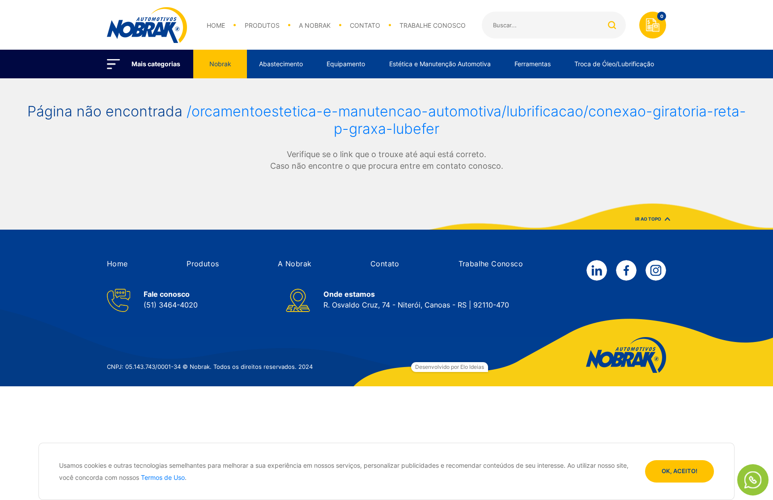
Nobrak (220, 64)
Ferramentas (532, 64)
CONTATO (365, 25)
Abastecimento (281, 64)
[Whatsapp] (753, 480)
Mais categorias (156, 64)
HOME (216, 25)
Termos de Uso (163, 477)
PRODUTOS (262, 25)
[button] (117, 263)
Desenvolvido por (449, 366)
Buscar (612, 25)
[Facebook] (626, 270)
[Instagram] (656, 270)
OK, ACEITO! (679, 470)
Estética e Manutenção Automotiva (440, 64)
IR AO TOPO (648, 216)
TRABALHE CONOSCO (432, 25)
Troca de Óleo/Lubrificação (614, 64)
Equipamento (346, 64)
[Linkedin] (596, 270)
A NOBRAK (315, 25)
